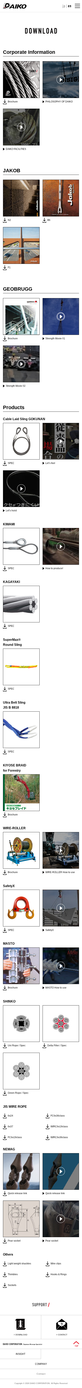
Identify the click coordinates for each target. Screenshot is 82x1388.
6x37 (10, 1126)
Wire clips (56, 1263)
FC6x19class (15, 1137)
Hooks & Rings (59, 1274)
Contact (41, 1374)
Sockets (12, 1285)
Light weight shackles (19, 1263)
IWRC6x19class (59, 1126)
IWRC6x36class (59, 1137)
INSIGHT (20, 1354)
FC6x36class (58, 1115)
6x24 (10, 1115)
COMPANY (41, 1364)
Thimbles (13, 1274)
